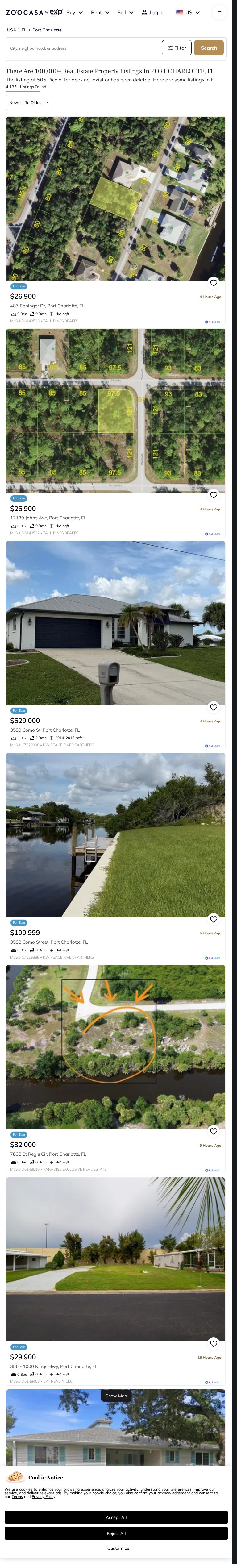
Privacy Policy (43, 1496)
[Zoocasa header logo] (34, 12)
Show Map (116, 1396)
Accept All (116, 1517)
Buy (70, 12)
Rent (96, 12)
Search (209, 48)
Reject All (116, 1533)
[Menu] (219, 12)
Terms (17, 1496)
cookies (25, 1489)
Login (156, 12)
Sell (122, 12)
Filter (180, 48)
